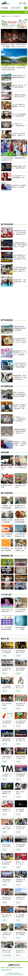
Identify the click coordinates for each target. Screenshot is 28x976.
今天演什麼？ (7, 594)
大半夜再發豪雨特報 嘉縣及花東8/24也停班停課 (7, 723)
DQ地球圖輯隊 (7, 955)
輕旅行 (4, 920)
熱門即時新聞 (7, 224)
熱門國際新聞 (7, 386)
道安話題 (5, 452)
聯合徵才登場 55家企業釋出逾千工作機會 (7, 846)
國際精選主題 (7, 556)
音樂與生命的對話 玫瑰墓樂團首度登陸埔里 (7, 652)
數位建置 (3, 970)
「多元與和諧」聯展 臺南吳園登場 (7, 687)
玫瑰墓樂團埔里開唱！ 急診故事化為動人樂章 (21, 652)
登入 (20, 3)
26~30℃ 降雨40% (13, 16)
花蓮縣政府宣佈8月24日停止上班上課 (20, 899)
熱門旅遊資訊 (7, 320)
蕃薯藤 (5, 3)
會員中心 (7, 967)
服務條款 (13, 967)
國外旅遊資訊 (7, 493)
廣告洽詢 (9, 970)
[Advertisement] (14, 207)
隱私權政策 (19, 967)
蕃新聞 (4, 655)
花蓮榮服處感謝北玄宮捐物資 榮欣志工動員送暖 (21, 775)
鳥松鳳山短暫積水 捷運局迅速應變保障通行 (20, 846)
